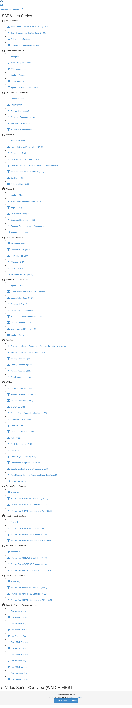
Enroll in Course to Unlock (66, 700)
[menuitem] (1, 6)
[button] (1, 2)
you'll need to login (76, 697)
